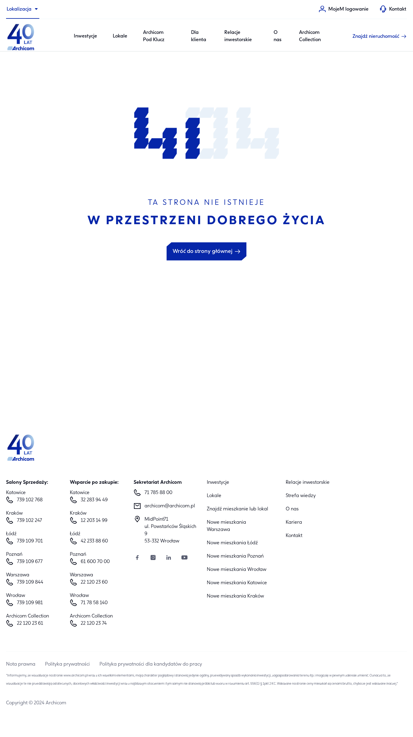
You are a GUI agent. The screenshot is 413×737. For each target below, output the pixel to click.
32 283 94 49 (94, 500)
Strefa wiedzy (301, 495)
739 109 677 (30, 561)
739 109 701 (30, 541)
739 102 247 (29, 520)
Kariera (294, 522)
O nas (277, 36)
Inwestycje (85, 36)
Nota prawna (20, 664)
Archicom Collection (310, 36)
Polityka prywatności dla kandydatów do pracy (150, 664)
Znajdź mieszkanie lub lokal (237, 509)
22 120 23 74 (94, 623)
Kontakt (294, 535)
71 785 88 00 (158, 492)
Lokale (120, 36)
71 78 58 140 (94, 603)
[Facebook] (137, 558)
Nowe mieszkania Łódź (232, 543)
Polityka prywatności (67, 664)
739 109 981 (30, 603)
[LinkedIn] (168, 558)
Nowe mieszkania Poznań (235, 556)
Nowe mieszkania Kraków (235, 596)
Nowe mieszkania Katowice (237, 583)
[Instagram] (153, 558)
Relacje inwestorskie (238, 36)
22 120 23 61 (30, 623)
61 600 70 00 (95, 561)
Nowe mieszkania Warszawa (226, 526)
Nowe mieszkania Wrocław (236, 569)
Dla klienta (198, 36)
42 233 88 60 (94, 541)
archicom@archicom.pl (170, 506)
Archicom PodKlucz (153, 36)
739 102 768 (30, 500)
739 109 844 (30, 582)
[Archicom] (21, 36)
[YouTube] (184, 558)
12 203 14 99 (94, 520)
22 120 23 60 (94, 582)
